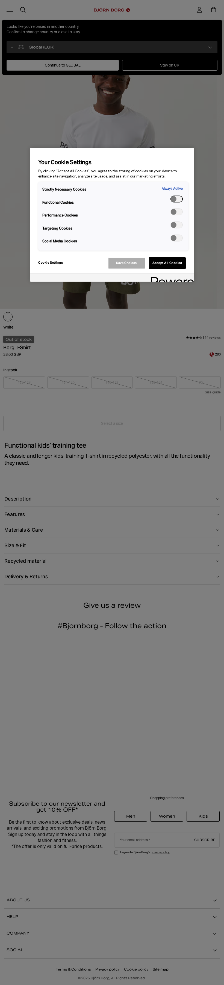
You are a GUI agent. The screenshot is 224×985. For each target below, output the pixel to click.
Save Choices (126, 263)
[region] (112, 215)
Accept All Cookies (167, 263)
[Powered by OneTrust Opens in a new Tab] (170, 278)
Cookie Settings (50, 262)
